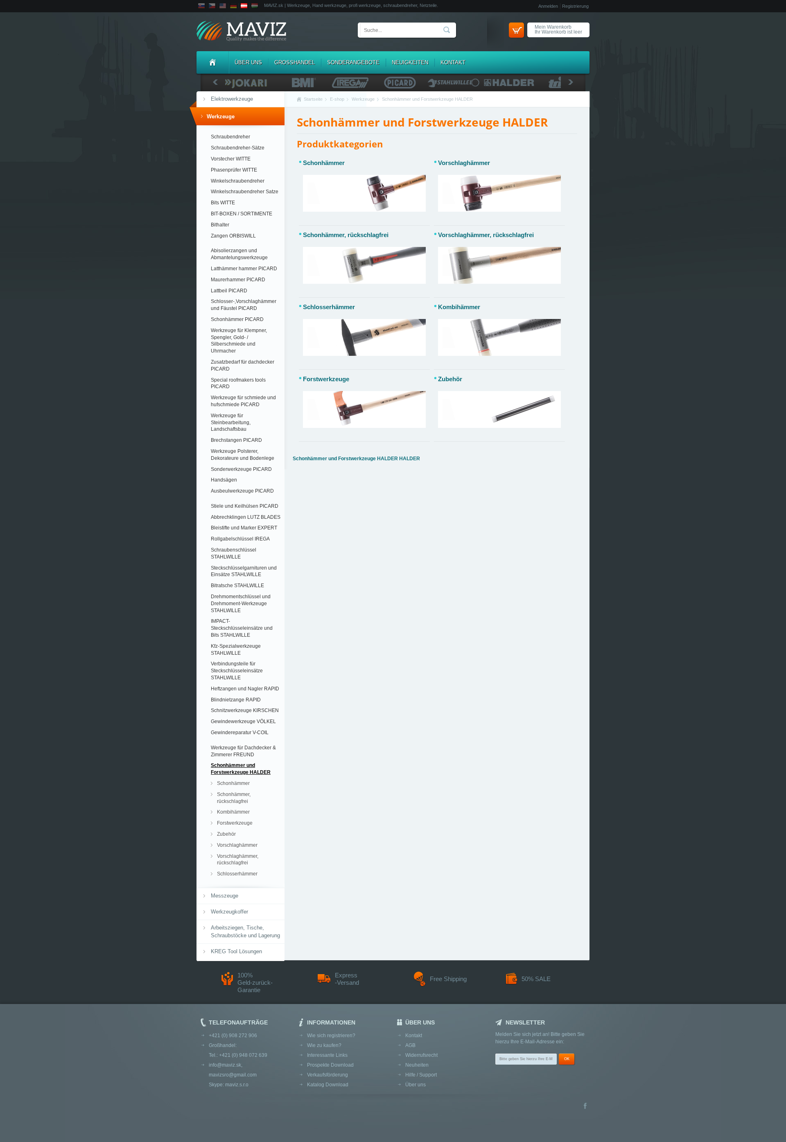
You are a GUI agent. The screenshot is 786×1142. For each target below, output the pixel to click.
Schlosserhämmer (237, 874)
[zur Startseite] (241, 31)
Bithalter (220, 225)
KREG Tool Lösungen (236, 951)
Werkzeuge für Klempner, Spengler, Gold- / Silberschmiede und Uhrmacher (239, 341)
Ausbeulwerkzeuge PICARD (242, 491)
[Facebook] (585, 1106)
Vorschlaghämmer (237, 845)
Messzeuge (224, 896)
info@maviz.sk (225, 1065)
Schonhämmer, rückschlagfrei (234, 797)
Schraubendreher (230, 137)
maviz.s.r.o (236, 1085)
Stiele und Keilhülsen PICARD (244, 506)
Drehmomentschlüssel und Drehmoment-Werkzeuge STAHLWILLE (241, 603)
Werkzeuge (221, 116)
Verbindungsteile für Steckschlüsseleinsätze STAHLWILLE (237, 671)
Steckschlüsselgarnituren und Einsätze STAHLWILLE (244, 571)
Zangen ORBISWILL (233, 236)
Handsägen (224, 480)
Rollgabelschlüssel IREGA (240, 539)
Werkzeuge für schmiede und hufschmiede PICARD (243, 401)
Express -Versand (347, 979)
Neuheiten (417, 1065)
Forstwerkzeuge (235, 823)
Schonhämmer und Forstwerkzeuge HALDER (241, 768)
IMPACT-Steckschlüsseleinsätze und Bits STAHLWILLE (242, 628)
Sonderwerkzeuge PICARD (241, 469)
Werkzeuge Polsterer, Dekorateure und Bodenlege (242, 454)
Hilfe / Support (421, 1075)
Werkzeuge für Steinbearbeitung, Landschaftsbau (231, 422)
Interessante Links (327, 1055)
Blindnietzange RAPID (236, 700)
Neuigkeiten (410, 62)
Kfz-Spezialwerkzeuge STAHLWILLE (236, 649)
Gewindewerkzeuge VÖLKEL (243, 721)
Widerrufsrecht (421, 1055)
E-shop (337, 99)
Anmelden (548, 6)
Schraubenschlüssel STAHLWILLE (233, 553)
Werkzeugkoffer (229, 912)
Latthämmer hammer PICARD (244, 268)
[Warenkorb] (516, 30)
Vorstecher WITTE (231, 159)
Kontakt (452, 62)
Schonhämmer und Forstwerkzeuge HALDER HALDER (356, 458)
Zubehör (226, 834)
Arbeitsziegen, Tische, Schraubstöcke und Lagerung (245, 931)
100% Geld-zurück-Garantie (255, 982)
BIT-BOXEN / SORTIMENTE (241, 214)
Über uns (248, 62)
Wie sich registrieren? (331, 1035)
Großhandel (294, 62)
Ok (566, 1059)
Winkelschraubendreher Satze (244, 191)
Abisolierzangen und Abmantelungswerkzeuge (239, 254)
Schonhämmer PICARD (237, 319)
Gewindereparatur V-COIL (240, 732)
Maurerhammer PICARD (238, 280)
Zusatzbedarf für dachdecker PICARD (242, 365)
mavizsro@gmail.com (233, 1075)
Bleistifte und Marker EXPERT (244, 528)
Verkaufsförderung (327, 1075)
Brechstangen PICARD (236, 440)
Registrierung (575, 6)
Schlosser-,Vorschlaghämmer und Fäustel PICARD (243, 305)
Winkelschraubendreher (237, 181)
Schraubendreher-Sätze (237, 148)
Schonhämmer (233, 783)
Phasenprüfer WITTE (234, 170)
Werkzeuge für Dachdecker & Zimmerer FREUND (243, 751)
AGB (410, 1045)
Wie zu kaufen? (324, 1045)
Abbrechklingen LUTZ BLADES (245, 517)
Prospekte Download (330, 1065)
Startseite (313, 99)
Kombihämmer (233, 812)
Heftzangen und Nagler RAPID (245, 689)
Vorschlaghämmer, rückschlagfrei (237, 859)
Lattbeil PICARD (229, 291)
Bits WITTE (223, 203)
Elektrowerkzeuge (232, 99)
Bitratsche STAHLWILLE (237, 585)
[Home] (212, 62)
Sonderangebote (353, 62)
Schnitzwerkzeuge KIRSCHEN (245, 710)
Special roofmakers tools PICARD (238, 383)
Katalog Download (327, 1085)
